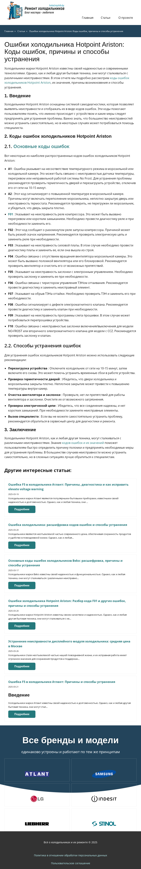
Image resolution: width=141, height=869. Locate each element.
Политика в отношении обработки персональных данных (70, 855)
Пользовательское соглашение (70, 863)
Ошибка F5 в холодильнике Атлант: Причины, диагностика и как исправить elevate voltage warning (68, 486)
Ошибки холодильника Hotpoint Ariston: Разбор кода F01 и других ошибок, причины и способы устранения (67, 603)
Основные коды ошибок (41, 146)
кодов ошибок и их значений (83, 443)
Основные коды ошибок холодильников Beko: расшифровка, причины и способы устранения (65, 563)
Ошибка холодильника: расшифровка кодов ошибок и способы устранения (67, 525)
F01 (10, 214)
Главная (87, 18)
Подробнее (21, 509)
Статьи (105, 18)
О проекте (125, 18)
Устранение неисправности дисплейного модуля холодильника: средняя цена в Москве (69, 643)
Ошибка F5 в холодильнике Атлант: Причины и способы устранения (61, 682)
